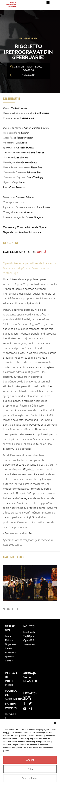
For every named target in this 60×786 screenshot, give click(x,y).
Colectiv (9, 640)
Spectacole (28, 644)
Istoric (8, 636)
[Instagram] (30, 708)
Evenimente (29, 632)
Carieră (8, 648)
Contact (9, 660)
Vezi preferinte (30, 778)
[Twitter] (30, 703)
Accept (30, 759)
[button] (55, 723)
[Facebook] (24, 703)
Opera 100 (28, 640)
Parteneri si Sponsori (10, 654)
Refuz (30, 769)
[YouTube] (24, 708)
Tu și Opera (28, 636)
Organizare (10, 644)
